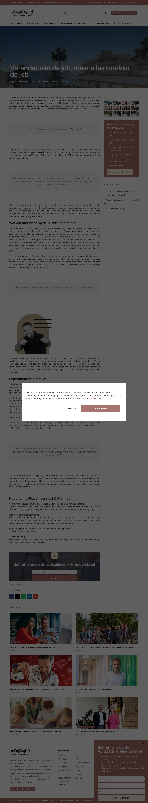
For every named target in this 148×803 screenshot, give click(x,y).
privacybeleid (95, 398)
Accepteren (100, 408)
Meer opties (71, 408)
